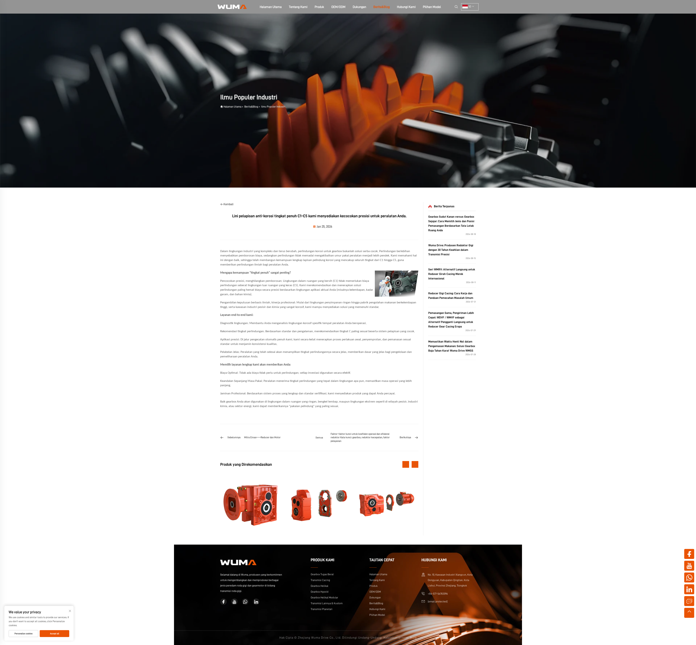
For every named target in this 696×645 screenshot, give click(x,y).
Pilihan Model (432, 7)
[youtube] (234, 601)
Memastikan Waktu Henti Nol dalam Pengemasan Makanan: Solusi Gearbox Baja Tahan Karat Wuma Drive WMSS (451, 346)
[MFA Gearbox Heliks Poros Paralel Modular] (319, 504)
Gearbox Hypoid (319, 591)
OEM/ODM (338, 7)
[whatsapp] (245, 601)
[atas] (689, 613)
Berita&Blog (381, 7)
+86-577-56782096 (438, 593)
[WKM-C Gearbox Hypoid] (251, 504)
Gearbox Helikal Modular (324, 597)
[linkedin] (256, 601)
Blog (413, 637)
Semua (319, 437)
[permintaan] (689, 601)
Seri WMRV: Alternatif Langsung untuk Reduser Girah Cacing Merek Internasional (451, 274)
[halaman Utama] (232, 6)
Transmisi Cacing (320, 580)
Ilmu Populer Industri (273, 106)
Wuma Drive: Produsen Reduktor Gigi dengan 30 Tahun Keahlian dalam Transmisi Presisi (450, 250)
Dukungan (359, 7)
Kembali (228, 204)
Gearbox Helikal (319, 586)
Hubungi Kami (406, 7)
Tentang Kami (298, 7)
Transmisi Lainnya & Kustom (327, 603)
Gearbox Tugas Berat (322, 574)
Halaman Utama (271, 7)
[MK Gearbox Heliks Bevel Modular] (386, 504)
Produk (319, 7)
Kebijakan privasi (396, 637)
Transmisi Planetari (321, 609)
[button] (405, 464)
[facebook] (223, 601)
